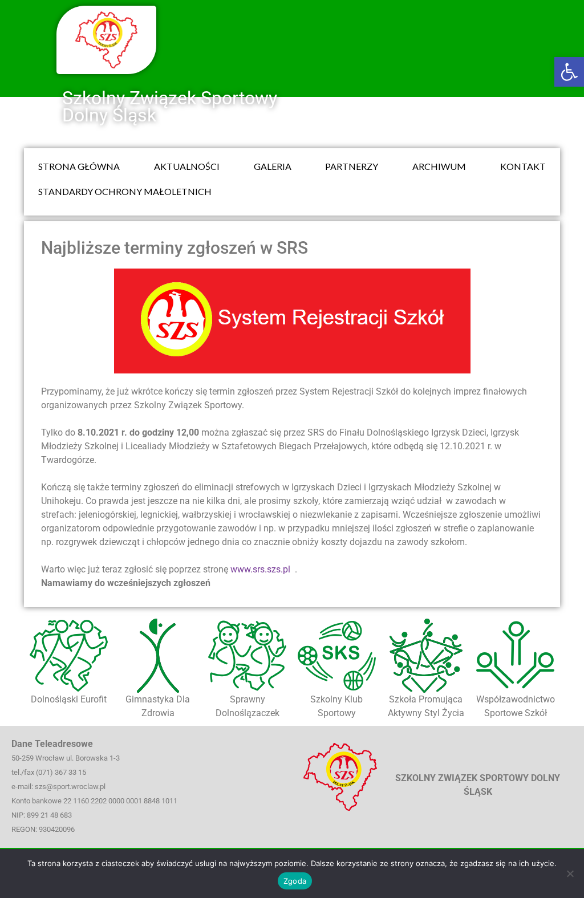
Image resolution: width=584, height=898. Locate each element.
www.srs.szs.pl (261, 569)
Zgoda (294, 880)
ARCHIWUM (439, 166)
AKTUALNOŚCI (187, 166)
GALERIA (272, 166)
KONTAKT (523, 166)
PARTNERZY (351, 166)
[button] (569, 72)
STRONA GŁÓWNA (79, 166)
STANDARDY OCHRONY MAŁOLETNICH (125, 191)
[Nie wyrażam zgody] (569, 873)
